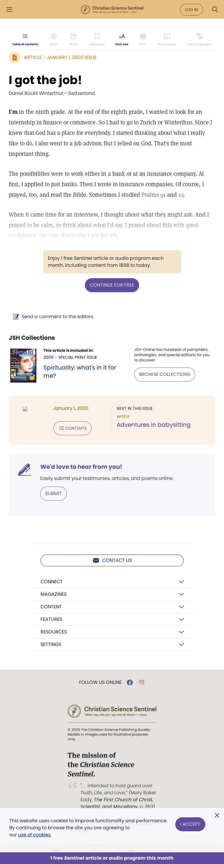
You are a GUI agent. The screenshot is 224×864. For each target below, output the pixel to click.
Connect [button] (52, 581)
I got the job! (45, 80)
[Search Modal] (215, 9)
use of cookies (34, 834)
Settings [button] (51, 644)
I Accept (190, 824)
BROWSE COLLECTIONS (164, 374)
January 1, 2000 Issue (72, 57)
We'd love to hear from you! (81, 466)
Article (33, 57)
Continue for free (112, 285)
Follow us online (100, 682)
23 (180, 194)
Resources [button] (54, 631)
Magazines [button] (53, 594)
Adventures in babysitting (154, 425)
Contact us (117, 560)
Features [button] (51, 619)
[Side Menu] (9, 9)
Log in (191, 10)
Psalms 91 (153, 194)
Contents (76, 428)
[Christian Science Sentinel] (112, 9)
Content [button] (51, 606)
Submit (53, 493)
